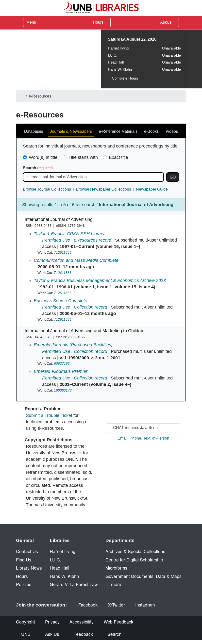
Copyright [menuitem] (25, 622)
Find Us (23, 560)
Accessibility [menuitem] (81, 622)
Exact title (118, 157)
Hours (98, 22)
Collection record (90, 307)
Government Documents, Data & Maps (143, 576)
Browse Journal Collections (47, 189)
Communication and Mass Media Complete (76, 260)
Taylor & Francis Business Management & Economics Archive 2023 (100, 280)
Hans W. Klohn (120, 69)
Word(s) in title (43, 157)
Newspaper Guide (152, 189)
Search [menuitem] (114, 634)
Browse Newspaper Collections (103, 189)
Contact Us (27, 551)
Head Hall (116, 62)
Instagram (145, 605)
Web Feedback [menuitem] (118, 622)
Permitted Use (56, 240)
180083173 (63, 390)
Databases (33, 131)
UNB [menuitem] (26, 634)
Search (38, 168)
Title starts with (83, 157)
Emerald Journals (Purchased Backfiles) (73, 344)
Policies (23, 584)
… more (113, 584)
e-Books (151, 131)
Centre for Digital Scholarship (134, 560)
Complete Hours (124, 78)
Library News (29, 568)
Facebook (88, 605)
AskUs (166, 22)
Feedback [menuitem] (83, 634)
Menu (31, 22)
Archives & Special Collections (135, 551)
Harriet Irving (118, 48)
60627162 (62, 363)
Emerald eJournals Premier (60, 371)
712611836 (62, 252)
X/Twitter (116, 605)
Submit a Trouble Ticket (49, 415)
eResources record (92, 240)
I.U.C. (112, 55)
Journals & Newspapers (71, 131)
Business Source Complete (60, 300)
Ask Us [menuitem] (52, 634)
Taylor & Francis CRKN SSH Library (69, 233)
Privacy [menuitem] (52, 622)
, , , (143, 438)
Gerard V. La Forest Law (74, 584)
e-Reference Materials (118, 131)
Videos (172, 131)
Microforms (116, 568)
